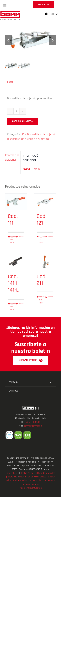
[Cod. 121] (45, 202)
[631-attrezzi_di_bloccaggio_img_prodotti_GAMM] (30, 40)
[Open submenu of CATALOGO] (50, 391)
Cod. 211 (41, 280)
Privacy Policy (12, 473)
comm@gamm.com (33, 425)
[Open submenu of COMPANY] (50, 382)
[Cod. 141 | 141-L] (16, 262)
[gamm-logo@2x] (10, 12)
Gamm (36, 169)
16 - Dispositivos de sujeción (39, 134)
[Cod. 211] (45, 262)
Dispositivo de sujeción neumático (28, 139)
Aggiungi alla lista (22, 121)
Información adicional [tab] (11, 157)
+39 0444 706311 (32, 422)
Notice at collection (22, 480)
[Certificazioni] (30, 435)
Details (21, 236)
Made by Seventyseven (30, 487)
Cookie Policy (27, 473)
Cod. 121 (41, 220)
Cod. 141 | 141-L (13, 283)
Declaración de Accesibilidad (32, 476)
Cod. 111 (13, 220)
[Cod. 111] (16, 202)
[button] (5, 6)
